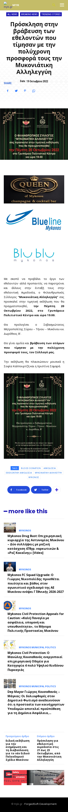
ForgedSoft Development (40, 803)
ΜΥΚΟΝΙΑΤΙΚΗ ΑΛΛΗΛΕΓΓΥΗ (48, 472)
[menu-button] (62, 5)
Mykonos (25, 530)
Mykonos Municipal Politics (37, 647)
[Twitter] (16, 91)
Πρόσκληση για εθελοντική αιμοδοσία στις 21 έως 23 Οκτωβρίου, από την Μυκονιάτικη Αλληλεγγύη (49, 750)
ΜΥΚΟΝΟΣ (34, 477)
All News (12, 14)
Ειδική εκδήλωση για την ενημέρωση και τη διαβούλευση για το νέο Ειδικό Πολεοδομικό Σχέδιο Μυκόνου (18, 750)
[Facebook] (7, 91)
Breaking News (29, 14)
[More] (57, 490)
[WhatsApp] (33, 91)
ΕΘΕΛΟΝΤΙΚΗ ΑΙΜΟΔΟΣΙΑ (19, 472)
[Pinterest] (25, 91)
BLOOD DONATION (31, 468)
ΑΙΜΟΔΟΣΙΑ (50, 468)
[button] (53, 5)
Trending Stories (51, 14)
